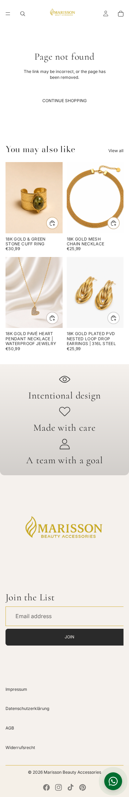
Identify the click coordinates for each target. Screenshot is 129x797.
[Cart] (120, 13)
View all (115, 150)
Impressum (16, 688)
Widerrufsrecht (20, 747)
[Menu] (8, 14)
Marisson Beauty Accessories (72, 772)
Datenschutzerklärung (27, 708)
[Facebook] (46, 787)
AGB (10, 728)
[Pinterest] (82, 787)
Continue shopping (64, 100)
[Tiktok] (70, 787)
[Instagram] (58, 787)
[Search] (22, 13)
